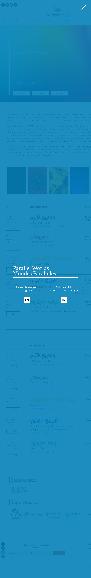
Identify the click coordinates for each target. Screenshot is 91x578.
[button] (83, 7)
